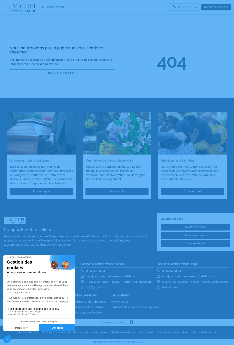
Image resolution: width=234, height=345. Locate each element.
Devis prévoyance (195, 235)
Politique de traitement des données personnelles (75, 332)
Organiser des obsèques (90, 301)
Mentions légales (28, 332)
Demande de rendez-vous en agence (134, 307)
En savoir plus (41, 191)
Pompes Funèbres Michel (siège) (177, 264)
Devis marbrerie (195, 243)
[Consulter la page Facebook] (132, 322)
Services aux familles (88, 312)
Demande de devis (216, 7)
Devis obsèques (195, 227)
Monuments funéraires (89, 307)
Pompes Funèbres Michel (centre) (102, 264)
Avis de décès (119, 301)
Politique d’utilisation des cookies (132, 332)
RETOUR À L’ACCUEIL (62, 73)
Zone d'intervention (204, 332)
